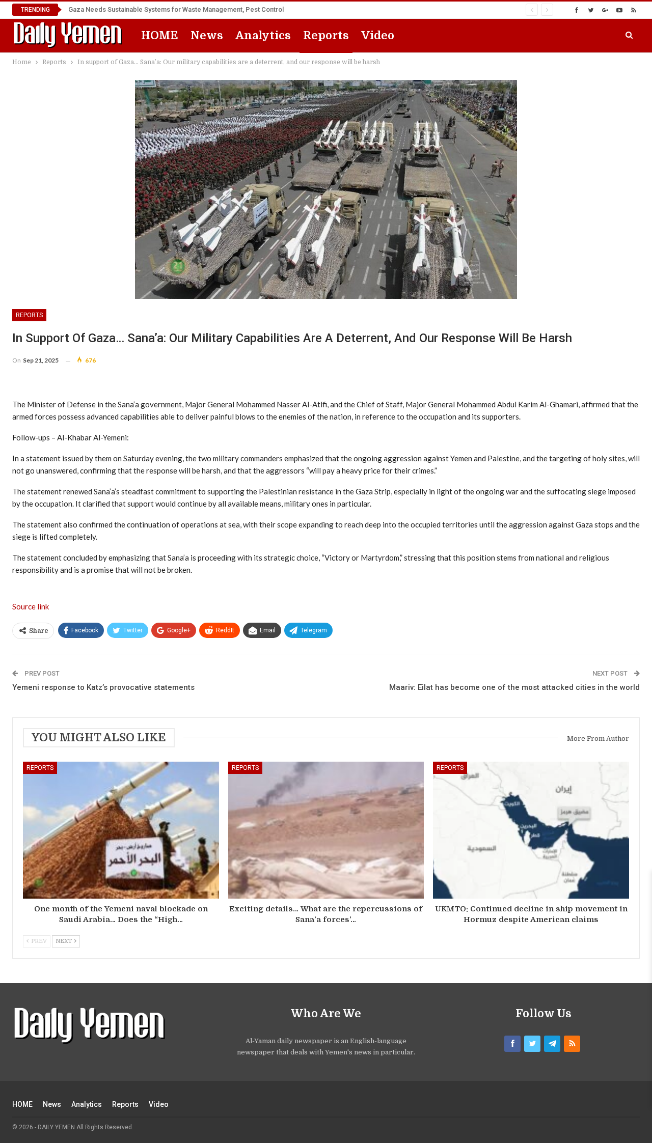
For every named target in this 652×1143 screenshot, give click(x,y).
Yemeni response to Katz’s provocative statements (103, 687)
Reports (326, 35)
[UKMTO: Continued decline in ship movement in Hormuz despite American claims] (531, 830)
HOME (159, 35)
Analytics (263, 35)
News (207, 35)
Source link (30, 606)
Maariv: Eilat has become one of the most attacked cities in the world (514, 687)
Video (377, 35)
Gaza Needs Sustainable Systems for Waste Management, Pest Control (176, 9)
